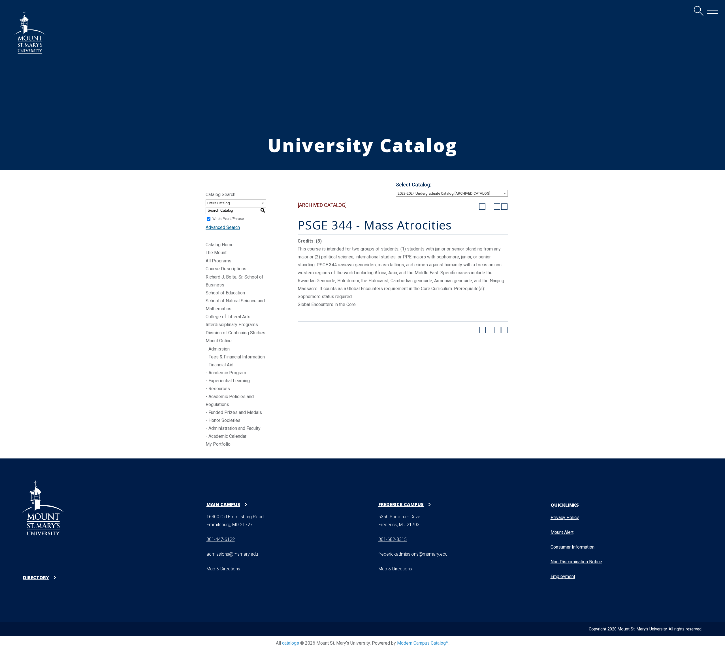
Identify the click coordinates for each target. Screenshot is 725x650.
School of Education (225, 293)
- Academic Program (226, 372)
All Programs (218, 261)
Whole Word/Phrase (228, 219)
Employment (563, 576)
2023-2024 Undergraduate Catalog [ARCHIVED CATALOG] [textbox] (444, 193)
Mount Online (219, 340)
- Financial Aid (219, 365)
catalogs (290, 643)
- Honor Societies (223, 420)
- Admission (218, 349)
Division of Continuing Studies (235, 332)
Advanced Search (223, 227)
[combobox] (452, 193)
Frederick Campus (401, 504)
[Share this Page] (490, 206)
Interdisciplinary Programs (232, 324)
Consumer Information (572, 547)
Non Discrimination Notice (576, 561)
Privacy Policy (565, 517)
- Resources (218, 388)
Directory (36, 577)
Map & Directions (223, 569)
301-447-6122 (220, 539)
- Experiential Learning (228, 380)
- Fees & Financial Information (235, 357)
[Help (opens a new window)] (504, 206)
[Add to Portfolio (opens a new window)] (482, 206)
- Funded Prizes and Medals (234, 412)
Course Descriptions (226, 268)
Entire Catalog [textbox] (218, 203)
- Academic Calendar (226, 436)
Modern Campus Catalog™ (423, 643)
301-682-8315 (392, 539)
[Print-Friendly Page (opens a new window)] (497, 206)
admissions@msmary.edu (232, 554)
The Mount (216, 252)
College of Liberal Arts (228, 316)
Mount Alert (562, 532)
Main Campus (223, 504)
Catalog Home (220, 244)
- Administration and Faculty (233, 428)
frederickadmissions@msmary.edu (412, 554)
